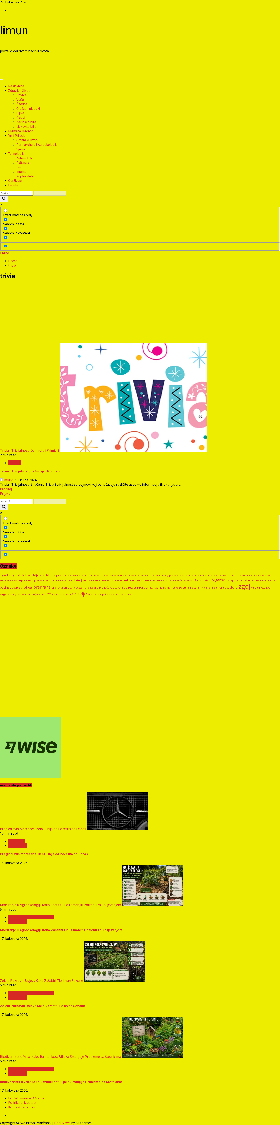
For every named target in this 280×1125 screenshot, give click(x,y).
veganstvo (18, 594)
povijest (5, 587)
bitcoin (63, 575)
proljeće (104, 587)
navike (186, 580)
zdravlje (78, 593)
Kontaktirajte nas (21, 1107)
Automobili (24, 158)
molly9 (9, 480)
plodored (272, 580)
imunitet (202, 575)
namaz (168, 580)
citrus (90, 575)
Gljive (20, 113)
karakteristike (242, 575)
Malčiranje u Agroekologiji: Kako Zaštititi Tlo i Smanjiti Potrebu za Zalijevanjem (60, 905)
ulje (213, 587)
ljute (83, 580)
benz (29, 575)
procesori (78, 587)
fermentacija (144, 575)
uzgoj (242, 586)
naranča (177, 580)
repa (151, 587)
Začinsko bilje (26, 122)
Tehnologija (16, 154)
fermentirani (159, 575)
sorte (182, 587)
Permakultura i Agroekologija (36, 145)
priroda (68, 587)
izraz (226, 575)
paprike (234, 580)
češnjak (113, 594)
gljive (170, 575)
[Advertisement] (74, 66)
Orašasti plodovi (28, 109)
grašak (177, 575)
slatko (174, 587)
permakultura (258, 580)
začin (55, 594)
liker (47, 580)
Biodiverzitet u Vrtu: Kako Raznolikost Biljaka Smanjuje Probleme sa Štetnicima (60, 1056)
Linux (20, 167)
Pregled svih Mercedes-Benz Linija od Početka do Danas (43, 829)
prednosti (27, 587)
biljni (56, 575)
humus (193, 575)
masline (105, 580)
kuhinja (18, 580)
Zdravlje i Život (19, 91)
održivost (196, 580)
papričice (244, 580)
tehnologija (193, 587)
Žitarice (21, 104)
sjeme (167, 587)
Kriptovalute (25, 176)
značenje (99, 594)
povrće (16, 587)
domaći (118, 575)
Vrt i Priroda (16, 136)
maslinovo (116, 580)
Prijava (5, 493)
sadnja (158, 587)
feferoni (132, 575)
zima (91, 594)
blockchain (74, 575)
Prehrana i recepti (20, 131)
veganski (6, 594)
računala (122, 587)
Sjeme (20, 149)
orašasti (207, 580)
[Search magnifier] (4, 199)
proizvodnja (91, 587)
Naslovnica (16, 86)
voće (35, 594)
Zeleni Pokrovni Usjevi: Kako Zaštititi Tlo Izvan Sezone (41, 980)
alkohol (21, 575)
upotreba (228, 587)
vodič (28, 594)
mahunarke (93, 580)
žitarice (122, 594)
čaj (107, 594)
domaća (108, 575)
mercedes (149, 580)
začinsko (63, 594)
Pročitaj (6, 489)
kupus (27, 580)
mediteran (129, 580)
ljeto (77, 580)
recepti (142, 587)
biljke (42, 575)
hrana (185, 575)
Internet (21, 172)
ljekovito (69, 580)
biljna (49, 575)
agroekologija (8, 575)
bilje (36, 575)
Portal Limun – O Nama (26, 1098)
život (129, 594)
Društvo (13, 185)
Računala (22, 163)
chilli (83, 575)
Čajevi (20, 118)
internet (217, 575)
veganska (265, 587)
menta (139, 580)
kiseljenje (256, 575)
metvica (160, 580)
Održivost (15, 181)
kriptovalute (6, 580)
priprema (57, 587)
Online (4, 253)
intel (210, 575)
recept (132, 587)
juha (231, 575)
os (228, 580)
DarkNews (62, 1122)
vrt (48, 594)
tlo (209, 587)
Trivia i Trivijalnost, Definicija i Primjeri (29, 450)
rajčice (113, 587)
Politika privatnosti (22, 1102)
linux (60, 580)
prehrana (42, 587)
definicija (98, 575)
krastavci (266, 575)
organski (219, 579)
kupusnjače (38, 580)
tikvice (203, 587)
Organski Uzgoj (27, 140)
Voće (20, 100)
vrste (42, 594)
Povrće (21, 95)
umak (219, 587)
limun (14, 30)
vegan (255, 587)
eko (125, 575)
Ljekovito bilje (26, 127)
